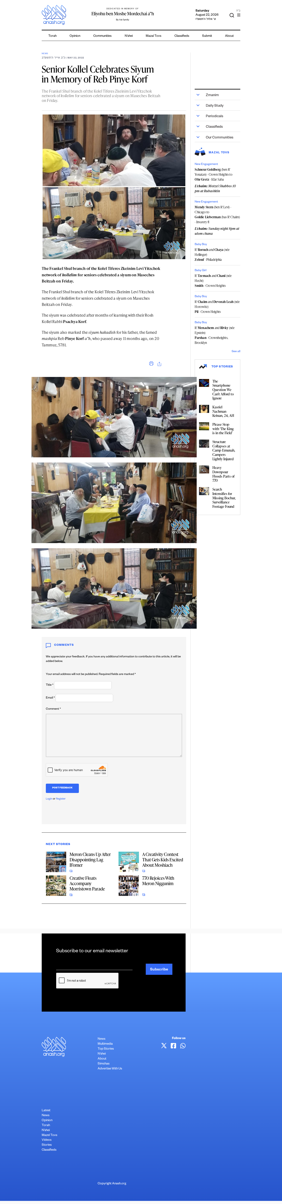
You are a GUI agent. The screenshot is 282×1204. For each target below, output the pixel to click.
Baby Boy (201, 244)
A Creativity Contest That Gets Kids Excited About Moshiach (162, 859)
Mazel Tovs (49, 1135)
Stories (47, 1145)
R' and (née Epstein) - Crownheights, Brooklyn (215, 335)
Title (49, 685)
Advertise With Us (110, 1069)
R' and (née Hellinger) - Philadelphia (212, 254)
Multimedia (105, 1044)
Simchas (103, 1064)
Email (50, 698)
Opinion (75, 36)
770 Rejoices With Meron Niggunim (158, 881)
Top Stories (106, 1049)
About (229, 36)
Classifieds (181, 36)
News (45, 54)
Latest (46, 1110)
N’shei (129, 36)
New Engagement (206, 164)
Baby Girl (200, 270)
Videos (46, 1140)
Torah (52, 36)
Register (61, 799)
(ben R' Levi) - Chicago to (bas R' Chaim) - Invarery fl (217, 214)
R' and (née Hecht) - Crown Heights (213, 280)
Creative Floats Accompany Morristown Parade (87, 883)
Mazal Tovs (153, 36)
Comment (53, 709)
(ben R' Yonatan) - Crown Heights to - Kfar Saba (213, 174)
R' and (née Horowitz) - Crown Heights (217, 306)
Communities (102, 36)
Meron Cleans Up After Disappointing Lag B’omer (90, 859)
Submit (207, 36)
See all (236, 351)
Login (49, 799)
